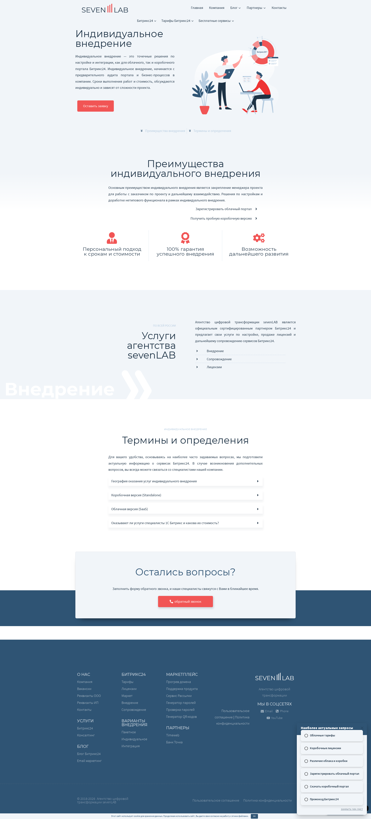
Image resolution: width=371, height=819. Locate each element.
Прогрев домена (178, 682)
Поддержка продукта (182, 688)
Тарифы (127, 682)
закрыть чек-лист (352, 809)
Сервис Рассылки (179, 695)
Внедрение (130, 702)
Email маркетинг (89, 760)
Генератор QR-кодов (181, 716)
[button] (95, 106)
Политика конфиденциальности (267, 800)
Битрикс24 (85, 728)
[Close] (362, 728)
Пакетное (129, 732)
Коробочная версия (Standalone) (136, 495)
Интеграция (131, 746)
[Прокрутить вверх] (16, 810)
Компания (216, 7)
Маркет (127, 695)
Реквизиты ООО (89, 695)
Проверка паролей (180, 709)
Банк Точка (174, 742)
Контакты (279, 7)
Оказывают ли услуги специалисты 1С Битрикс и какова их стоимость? (165, 523)
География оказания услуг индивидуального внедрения (154, 481)
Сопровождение (134, 709)
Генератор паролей (181, 702)
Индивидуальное (134, 739)
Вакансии (84, 688)
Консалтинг (86, 735)
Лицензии (129, 688)
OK (254, 816)
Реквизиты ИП (87, 702)
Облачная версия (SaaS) (129, 509)
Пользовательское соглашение (215, 800)
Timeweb (172, 735)
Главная (197, 7)
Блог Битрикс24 (89, 753)
